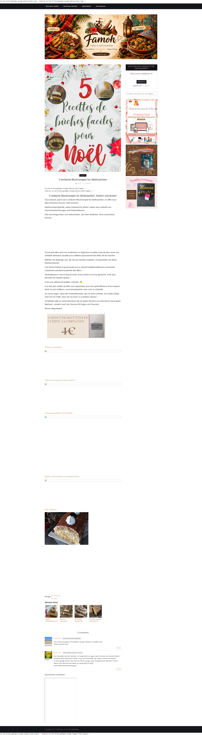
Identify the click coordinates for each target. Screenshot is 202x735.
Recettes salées (52, 6)
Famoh (79, 183)
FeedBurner (146, 86)
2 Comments (87, 183)
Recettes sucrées (70, 6)
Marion (57, 638)
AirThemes (75, 729)
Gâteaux (82, 175)
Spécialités (86, 6)
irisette (57, 652)
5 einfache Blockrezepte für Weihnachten (83, 179)
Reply (118, 648)
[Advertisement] (83, 235)
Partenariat (100, 6)
